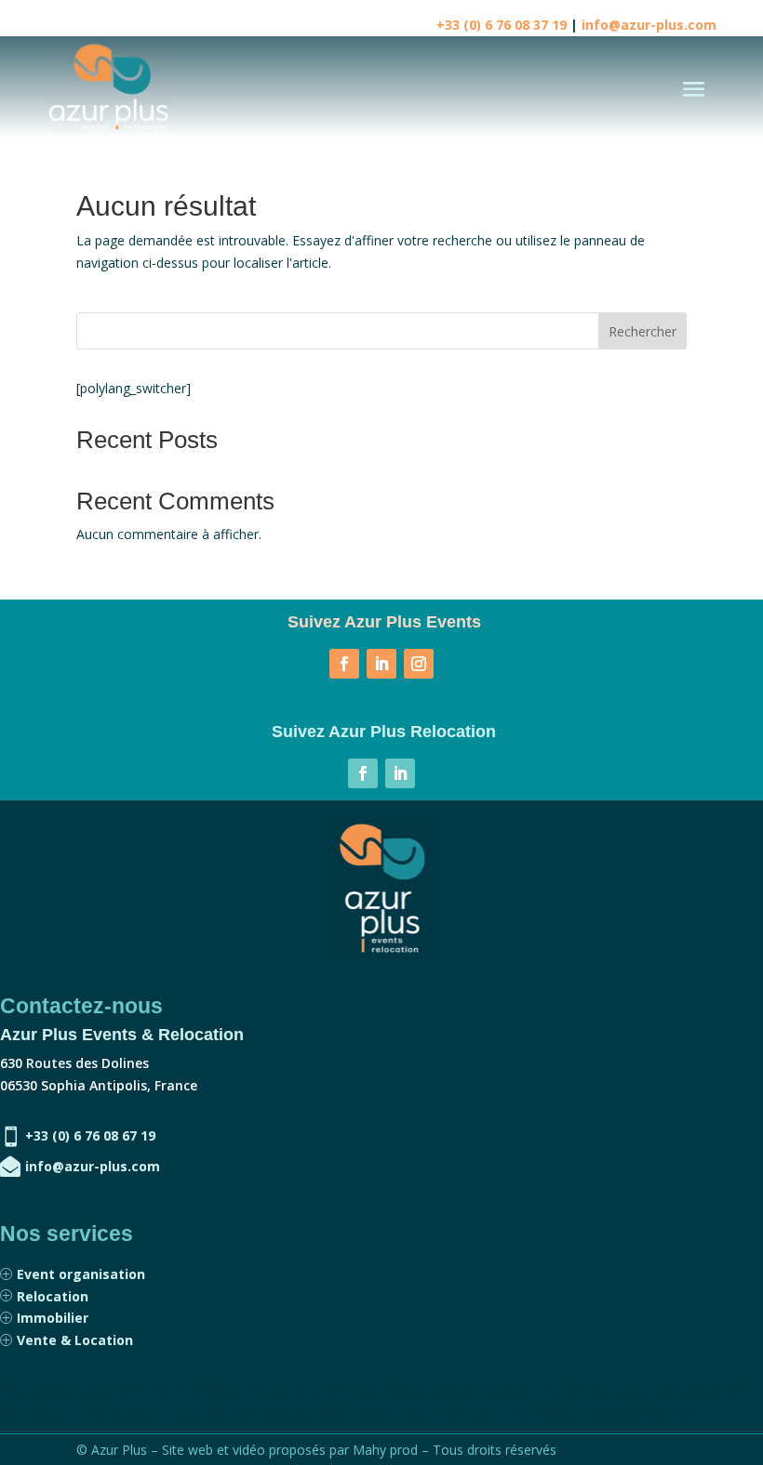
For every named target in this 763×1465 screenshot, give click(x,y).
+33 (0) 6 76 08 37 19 (501, 24)
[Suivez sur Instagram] (419, 664)
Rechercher (642, 331)
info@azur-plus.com (649, 24)
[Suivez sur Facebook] (344, 664)
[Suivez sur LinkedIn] (381, 664)
